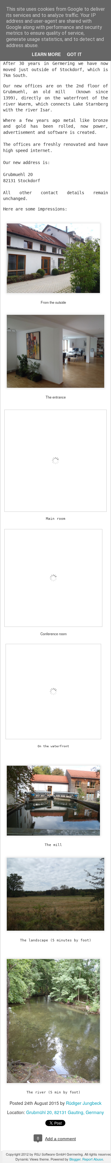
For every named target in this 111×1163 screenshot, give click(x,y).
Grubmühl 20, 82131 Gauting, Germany (65, 1112)
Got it (74, 54)
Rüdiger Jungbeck (83, 1103)
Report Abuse (92, 1159)
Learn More (46, 54)
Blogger (74, 1159)
